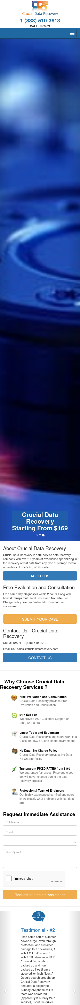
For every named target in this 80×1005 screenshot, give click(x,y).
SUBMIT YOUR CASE (40, 619)
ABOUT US (40, 575)
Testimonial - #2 (37, 929)
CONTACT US (40, 657)
